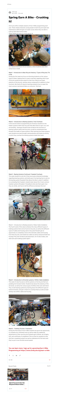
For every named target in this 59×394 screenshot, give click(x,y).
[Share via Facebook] (9, 355)
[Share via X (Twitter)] (13, 355)
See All (48, 366)
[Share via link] (20, 355)
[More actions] (49, 12)
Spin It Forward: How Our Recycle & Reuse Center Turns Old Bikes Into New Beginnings (17, 383)
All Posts (9, 4)
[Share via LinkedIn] (16, 355)
